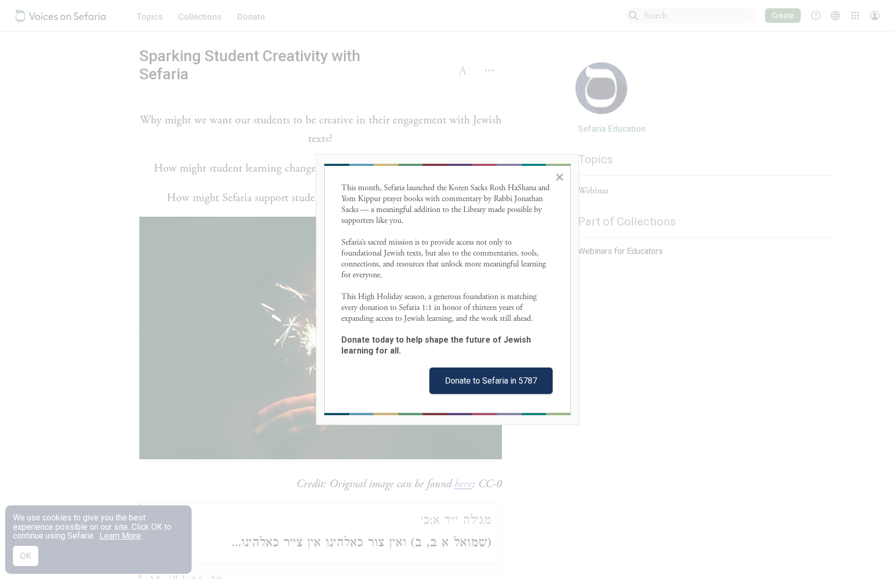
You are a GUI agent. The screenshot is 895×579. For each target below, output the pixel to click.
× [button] (559, 177)
